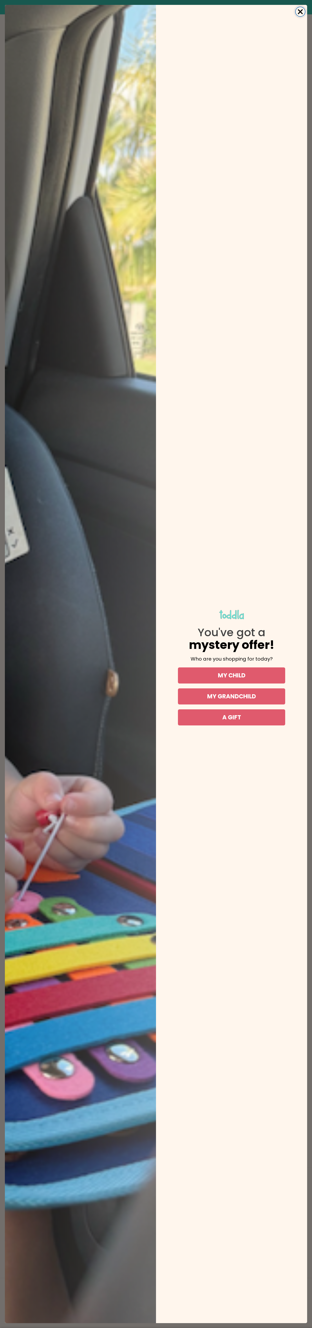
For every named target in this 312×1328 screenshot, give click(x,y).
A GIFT (231, 717)
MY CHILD (231, 675)
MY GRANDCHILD (231, 696)
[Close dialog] (300, 12)
